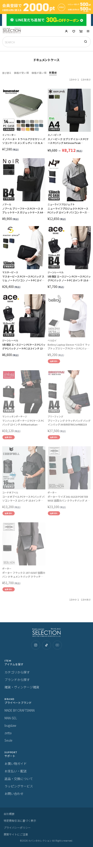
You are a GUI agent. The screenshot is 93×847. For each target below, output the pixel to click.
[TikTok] (46, 645)
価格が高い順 (39, 72)
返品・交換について (19, 778)
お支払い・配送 (16, 771)
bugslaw (10, 725)
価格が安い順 (21, 72)
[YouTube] (57, 645)
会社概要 (9, 814)
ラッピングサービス (19, 786)
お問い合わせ (14, 793)
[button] (88, 31)
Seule (8, 740)
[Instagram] (35, 645)
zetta (8, 733)
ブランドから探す (17, 679)
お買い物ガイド (16, 763)
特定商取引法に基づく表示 (20, 820)
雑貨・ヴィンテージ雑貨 (22, 687)
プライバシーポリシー (17, 827)
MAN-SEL (11, 718)
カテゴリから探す (17, 672)
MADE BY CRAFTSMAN (20, 710)
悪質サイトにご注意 (16, 834)
